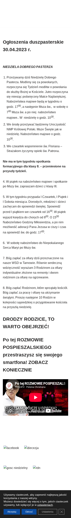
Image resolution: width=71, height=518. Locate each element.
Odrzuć (29, 511)
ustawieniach (45, 504)
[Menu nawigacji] (63, 13)
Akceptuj (11, 511)
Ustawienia (47, 511)
